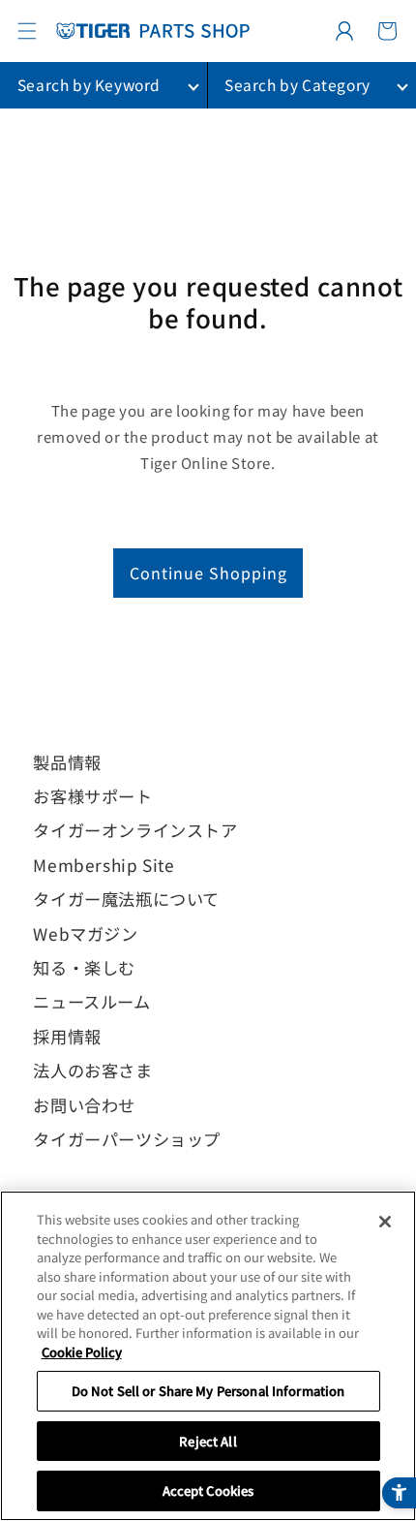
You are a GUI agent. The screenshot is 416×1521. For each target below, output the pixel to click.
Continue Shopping (208, 572)
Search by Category (297, 84)
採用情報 (67, 1036)
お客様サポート (92, 796)
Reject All (207, 1441)
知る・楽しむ (84, 967)
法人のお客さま (92, 1070)
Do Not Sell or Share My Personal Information (208, 1390)
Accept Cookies (208, 1490)
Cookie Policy (82, 1352)
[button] (27, 31)
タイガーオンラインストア (135, 830)
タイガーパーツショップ (127, 1139)
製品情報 (67, 762)
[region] (208, 1356)
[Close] (385, 1221)
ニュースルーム (91, 1001)
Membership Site (103, 865)
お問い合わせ (84, 1105)
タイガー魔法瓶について (126, 898)
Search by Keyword (89, 84)
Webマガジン (85, 933)
